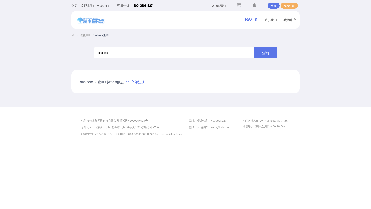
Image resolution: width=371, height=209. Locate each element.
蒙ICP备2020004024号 (134, 120)
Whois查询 (219, 5)
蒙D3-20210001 (280, 120)
